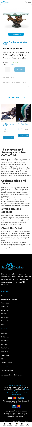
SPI (2, 359)
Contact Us (5, 303)
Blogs (3, 324)
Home (3, 296)
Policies (4, 314)
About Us (4, 306)
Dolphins (4, 333)
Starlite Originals (7, 362)
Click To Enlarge (16, 34)
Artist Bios (5, 310)
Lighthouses (5, 337)
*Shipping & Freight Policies (16, 385)
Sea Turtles (5, 348)
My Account (5, 317)
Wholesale (5, 321)
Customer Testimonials (9, 299)
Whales (3, 351)
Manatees (4, 340)
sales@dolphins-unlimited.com (11, 375)
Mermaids (4, 344)
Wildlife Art (5, 355)
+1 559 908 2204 (7, 371)
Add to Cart (10, 137)
